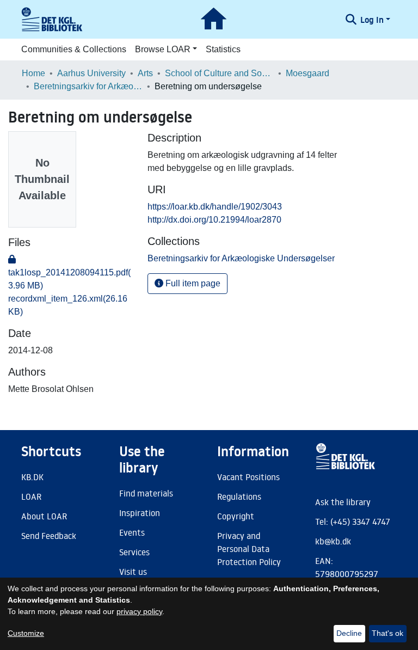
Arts (145, 73)
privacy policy (139, 611)
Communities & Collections (73, 49)
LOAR (31, 496)
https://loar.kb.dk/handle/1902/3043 (214, 206)
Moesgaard (307, 73)
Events (132, 532)
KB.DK (32, 476)
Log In (372, 20)
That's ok (387, 633)
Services (134, 552)
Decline (349, 633)
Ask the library (343, 501)
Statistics (223, 49)
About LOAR (44, 516)
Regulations (239, 496)
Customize (26, 633)
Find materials (146, 493)
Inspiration (139, 512)
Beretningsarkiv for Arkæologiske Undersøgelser (88, 86)
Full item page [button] (191, 283)
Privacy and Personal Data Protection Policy (249, 548)
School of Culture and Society (219, 73)
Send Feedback (48, 535)
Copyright (235, 516)
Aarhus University (91, 73)
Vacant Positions (248, 476)
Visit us (133, 571)
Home (33, 73)
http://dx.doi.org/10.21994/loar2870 (214, 219)
